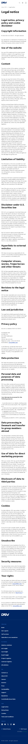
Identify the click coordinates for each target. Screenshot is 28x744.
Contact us (4, 673)
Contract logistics (6, 662)
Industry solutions (6, 645)
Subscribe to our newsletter (9, 637)
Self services (5, 634)
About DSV (4, 7)
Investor (3, 682)
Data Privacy (19, 593)
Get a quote (4, 631)
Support (3, 692)
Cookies (3, 713)
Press (2, 686)
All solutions (4, 665)
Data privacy (5, 710)
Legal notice (12, 7)
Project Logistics (6, 658)
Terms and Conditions (7, 717)
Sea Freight (4, 652)
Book (2, 627)
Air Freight (4, 648)
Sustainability (5, 689)
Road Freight (5, 655)
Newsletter (4, 696)
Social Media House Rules (8, 699)
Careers (3, 679)
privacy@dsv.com (13, 342)
